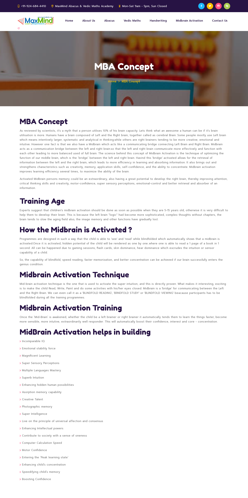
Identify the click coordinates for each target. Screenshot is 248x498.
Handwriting (158, 21)
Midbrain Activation (189, 21)
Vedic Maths (132, 21)
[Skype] (227, 6)
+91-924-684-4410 (33, 6)
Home (69, 21)
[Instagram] (218, 6)
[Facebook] (201, 6)
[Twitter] (210, 6)
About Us (88, 21)
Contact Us (219, 21)
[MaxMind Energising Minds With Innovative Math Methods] (36, 21)
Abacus (109, 21)
